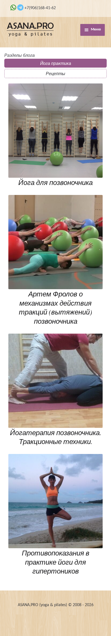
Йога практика (55, 63)
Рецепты (55, 73)
